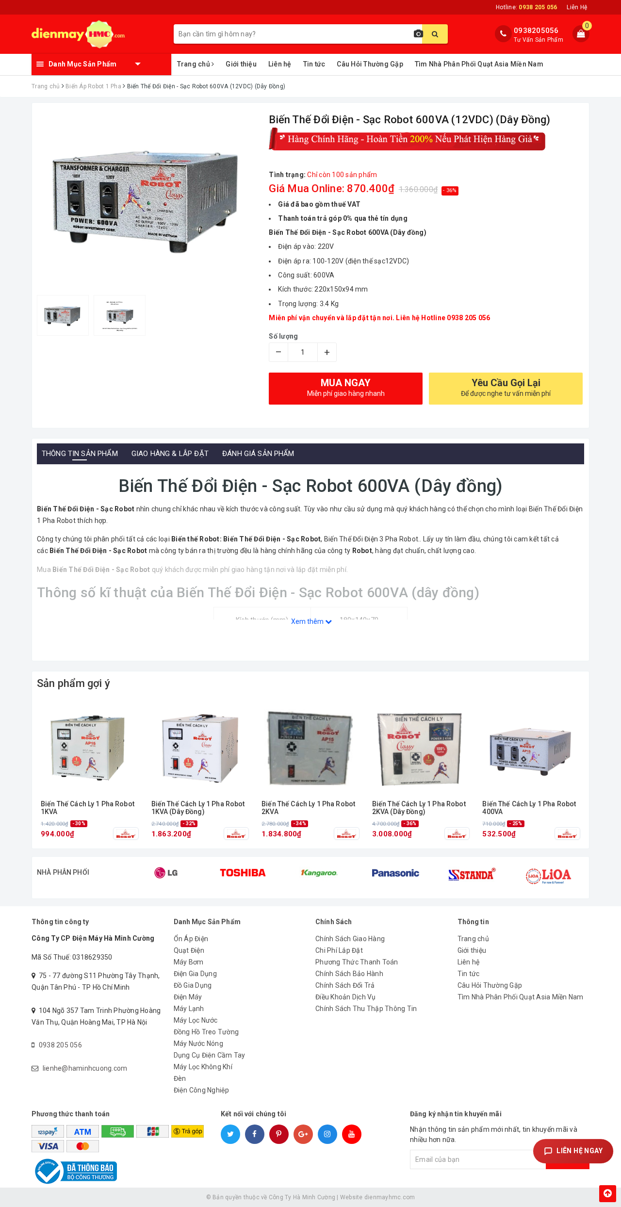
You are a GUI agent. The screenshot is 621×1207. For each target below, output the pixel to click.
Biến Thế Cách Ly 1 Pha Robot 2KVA (308, 807)
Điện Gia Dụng (195, 974)
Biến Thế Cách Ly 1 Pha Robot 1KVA (87, 807)
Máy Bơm (189, 962)
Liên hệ (280, 64)
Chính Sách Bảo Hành (349, 974)
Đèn (180, 1078)
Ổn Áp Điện (191, 939)
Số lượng (283, 336)
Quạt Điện (189, 950)
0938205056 (536, 30)
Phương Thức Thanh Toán (356, 962)
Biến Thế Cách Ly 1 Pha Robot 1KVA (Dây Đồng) (198, 807)
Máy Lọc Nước (196, 1020)
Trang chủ (194, 64)
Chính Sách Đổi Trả (345, 985)
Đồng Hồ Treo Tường (206, 1032)
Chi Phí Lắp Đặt (339, 950)
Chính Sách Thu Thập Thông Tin (366, 1008)
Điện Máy (188, 997)
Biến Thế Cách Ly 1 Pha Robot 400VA (529, 807)
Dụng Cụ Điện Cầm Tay (209, 1055)
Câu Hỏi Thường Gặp (370, 64)
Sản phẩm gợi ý (73, 683)
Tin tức (314, 64)
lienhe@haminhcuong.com (85, 1068)
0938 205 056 (60, 1045)
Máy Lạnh (189, 1008)
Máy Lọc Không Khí (203, 1067)
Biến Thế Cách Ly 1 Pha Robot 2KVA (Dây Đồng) (419, 807)
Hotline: (526, 7)
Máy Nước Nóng (198, 1043)
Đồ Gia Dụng (193, 985)
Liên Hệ (577, 7)
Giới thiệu (241, 64)
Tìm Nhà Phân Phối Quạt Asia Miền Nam (479, 64)
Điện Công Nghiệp (201, 1090)
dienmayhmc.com (389, 1197)
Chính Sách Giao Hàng (350, 939)
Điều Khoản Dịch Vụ (345, 997)
